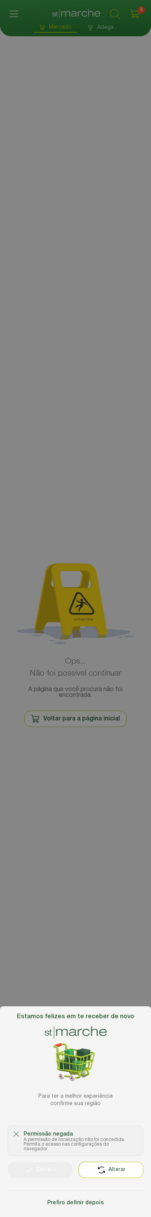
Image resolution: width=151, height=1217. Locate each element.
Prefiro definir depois (75, 1202)
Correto (46, 1169)
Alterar (116, 1169)
